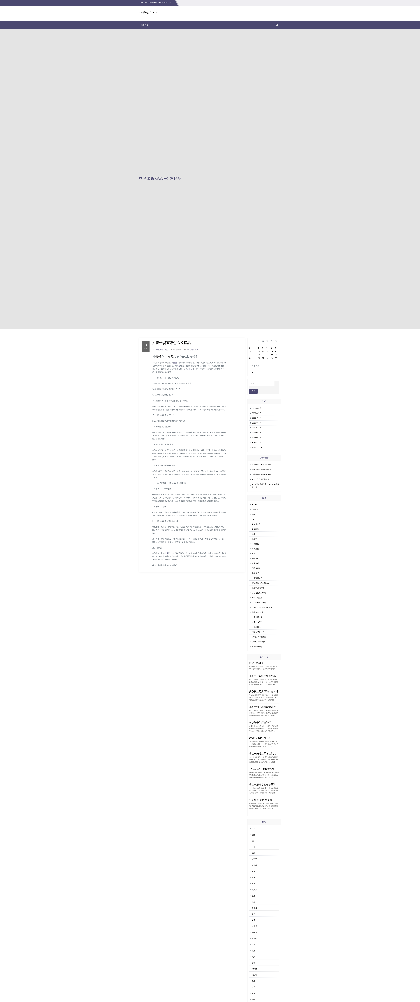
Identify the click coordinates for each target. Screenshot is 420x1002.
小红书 (254, 519)
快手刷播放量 (257, 617)
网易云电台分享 (258, 632)
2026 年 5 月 (257, 423)
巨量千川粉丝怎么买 (192, 350)
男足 (253, 877)
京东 (253, 902)
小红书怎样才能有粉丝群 (262, 784)
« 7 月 (251, 372)
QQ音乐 (255, 509)
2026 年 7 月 (257, 413)
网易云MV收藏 (257, 612)
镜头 (253, 944)
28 (267, 358)
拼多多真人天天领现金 (260, 583)
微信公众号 (256, 524)
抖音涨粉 (255, 544)
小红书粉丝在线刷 (259, 603)
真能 (253, 829)
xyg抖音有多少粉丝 (259, 738)
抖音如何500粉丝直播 (260, 800)
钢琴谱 (254, 932)
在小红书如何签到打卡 (261, 722)
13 (263, 351)
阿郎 (253, 847)
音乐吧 (254, 938)
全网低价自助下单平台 (162, 350)
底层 (253, 853)
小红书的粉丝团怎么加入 (262, 753)
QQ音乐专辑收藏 (258, 642)
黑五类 (254, 890)
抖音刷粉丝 (256, 627)
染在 (253, 914)
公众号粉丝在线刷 (259, 593)
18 (255, 355)
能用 (253, 835)
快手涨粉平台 (148, 13)
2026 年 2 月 (257, 438)
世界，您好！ (256, 662)
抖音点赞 (255, 549)
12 (259, 351)
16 (276, 351)
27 (263, 358)
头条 (253, 514)
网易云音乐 (256, 568)
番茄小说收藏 (257, 598)
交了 (253, 993)
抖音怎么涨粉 (257, 622)
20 (263, 355)
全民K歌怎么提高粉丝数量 (262, 607)
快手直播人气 (257, 578)
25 (255, 358)
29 (272, 358)
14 (267, 351)
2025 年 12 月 (257, 447)
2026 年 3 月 (257, 433)
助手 (253, 981)
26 (259, 358)
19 (259, 355)
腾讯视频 (255, 573)
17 (250, 355)
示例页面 (144, 25)
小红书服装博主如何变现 (262, 676)
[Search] (277, 25)
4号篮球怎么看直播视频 (262, 769)
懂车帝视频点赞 (258, 588)
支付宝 (254, 554)
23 (276, 355)
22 (272, 355)
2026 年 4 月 (257, 428)
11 (254, 351)
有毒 (253, 920)
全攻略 (254, 865)
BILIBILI (255, 505)
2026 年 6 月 (257, 418)
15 (272, 351)
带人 (253, 987)
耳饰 (253, 883)
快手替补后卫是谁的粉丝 (261, 469)
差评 (253, 841)
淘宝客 (254, 975)
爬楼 (253, 951)
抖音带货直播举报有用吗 (261, 474)
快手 (253, 534)
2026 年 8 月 (257, 408)
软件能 (254, 969)
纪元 (253, 957)
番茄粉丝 (255, 558)
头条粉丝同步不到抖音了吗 (263, 691)
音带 (158, 356)
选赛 (253, 963)
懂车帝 (254, 539)
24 (250, 358)
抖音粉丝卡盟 (257, 647)
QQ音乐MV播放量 (259, 637)
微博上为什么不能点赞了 (261, 479)
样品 (171, 356)
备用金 (254, 908)
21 (267, 355)
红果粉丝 (255, 563)
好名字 (254, 859)
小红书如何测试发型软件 (262, 707)
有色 (253, 871)
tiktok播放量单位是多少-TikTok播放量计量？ (265, 485)
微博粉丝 (255, 529)
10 (250, 351)
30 (276, 358)
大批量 (254, 926)
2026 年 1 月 (257, 442)
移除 (253, 999)
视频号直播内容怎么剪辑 (261, 465)
